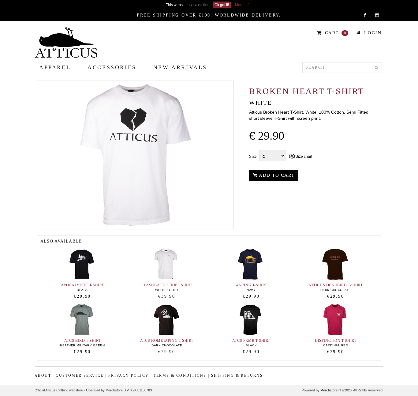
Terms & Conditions (180, 375)
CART (335, 33)
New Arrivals (180, 67)
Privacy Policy (128, 375)
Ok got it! (222, 5)
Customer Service (79, 375)
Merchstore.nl (330, 390)
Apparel (55, 67)
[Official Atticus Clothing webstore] (66, 42)
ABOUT (43, 375)
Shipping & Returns (237, 375)
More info (243, 5)
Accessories (112, 67)
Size (252, 156)
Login (372, 33)
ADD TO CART (276, 175)
